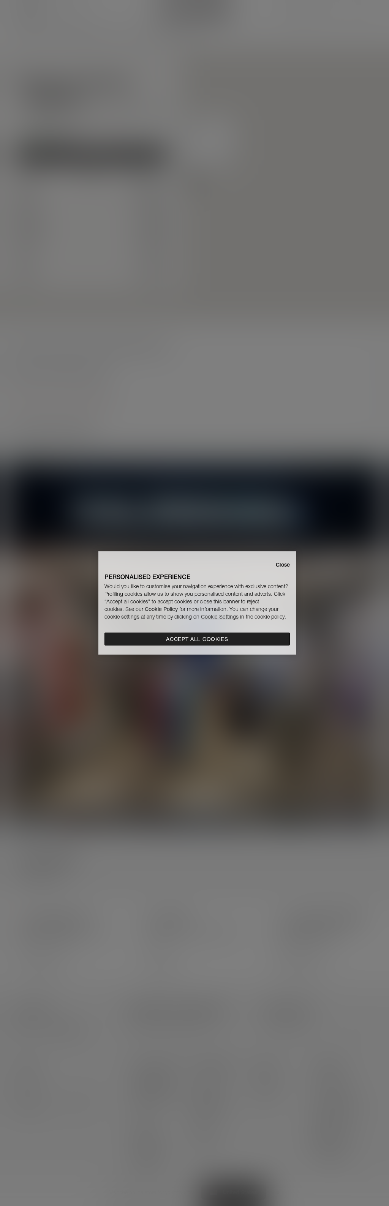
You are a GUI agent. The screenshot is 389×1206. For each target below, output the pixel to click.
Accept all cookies (197, 639)
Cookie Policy (161, 609)
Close (283, 565)
